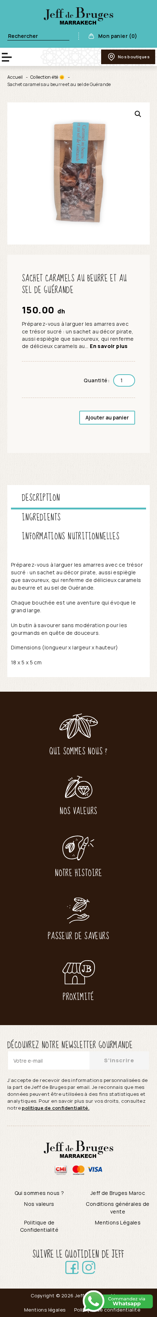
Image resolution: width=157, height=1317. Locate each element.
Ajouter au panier (107, 417)
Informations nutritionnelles (70, 536)
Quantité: (97, 380)
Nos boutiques (134, 56)
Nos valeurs (39, 1203)
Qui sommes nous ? (39, 1192)
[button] (138, 114)
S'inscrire (119, 1060)
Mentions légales (44, 1309)
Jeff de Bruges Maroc (118, 1192)
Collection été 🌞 (47, 77)
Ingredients (41, 517)
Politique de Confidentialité (39, 1226)
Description (41, 498)
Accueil (15, 77)
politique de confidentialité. (55, 1108)
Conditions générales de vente (117, 1207)
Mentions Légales (118, 1222)
